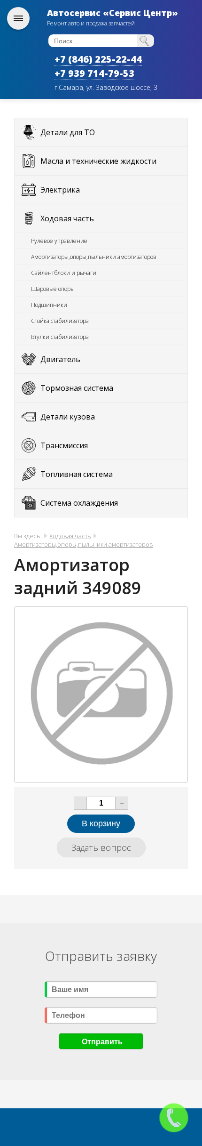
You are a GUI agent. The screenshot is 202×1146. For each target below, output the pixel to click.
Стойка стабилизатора (60, 321)
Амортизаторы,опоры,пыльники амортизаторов (93, 257)
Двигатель (60, 359)
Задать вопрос (101, 847)
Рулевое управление (59, 241)
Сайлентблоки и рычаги (63, 273)
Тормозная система (76, 388)
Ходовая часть (67, 218)
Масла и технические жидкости (98, 161)
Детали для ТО (67, 132)
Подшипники (49, 305)
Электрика (60, 190)
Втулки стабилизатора (60, 337)
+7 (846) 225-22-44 (98, 59)
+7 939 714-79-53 (94, 73)
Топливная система (76, 474)
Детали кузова (67, 417)
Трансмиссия (64, 445)
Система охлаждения (79, 503)
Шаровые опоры (53, 289)
